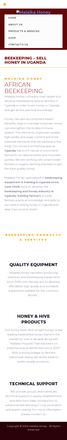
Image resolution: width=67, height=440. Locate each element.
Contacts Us (18, 44)
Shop (12, 38)
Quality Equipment (33, 264)
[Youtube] (42, 436)
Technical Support (33, 383)
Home (12, 17)
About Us (15, 24)
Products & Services (23, 31)
